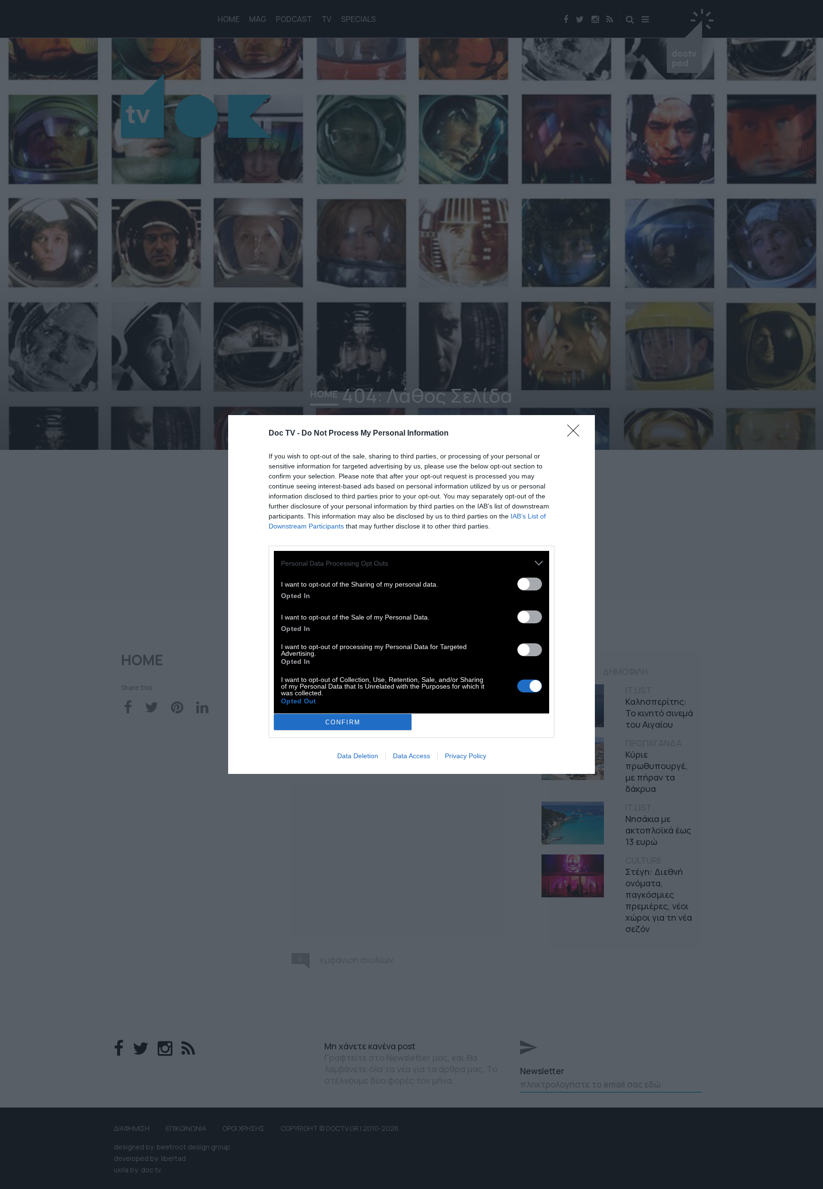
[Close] (576, 434)
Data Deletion (357, 756)
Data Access (411, 756)
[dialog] (411, 594)
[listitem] (411, 563)
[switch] (529, 584)
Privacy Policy (465, 756)
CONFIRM (343, 722)
